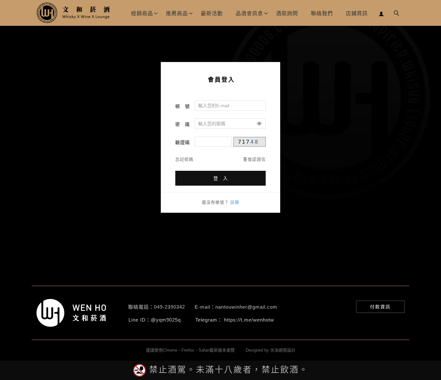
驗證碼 (182, 142)
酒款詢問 (287, 13)
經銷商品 (142, 13)
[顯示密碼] (259, 123)
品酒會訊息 (249, 13)
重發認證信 (254, 159)
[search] (397, 14)
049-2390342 (169, 307)
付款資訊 (380, 306)
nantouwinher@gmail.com (246, 307)
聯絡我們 (322, 13)
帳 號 (182, 106)
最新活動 (212, 13)
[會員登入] (381, 13)
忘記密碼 (184, 159)
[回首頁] (73, 13)
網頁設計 (287, 350)
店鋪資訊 (357, 13)
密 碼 (182, 124)
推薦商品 (177, 13)
